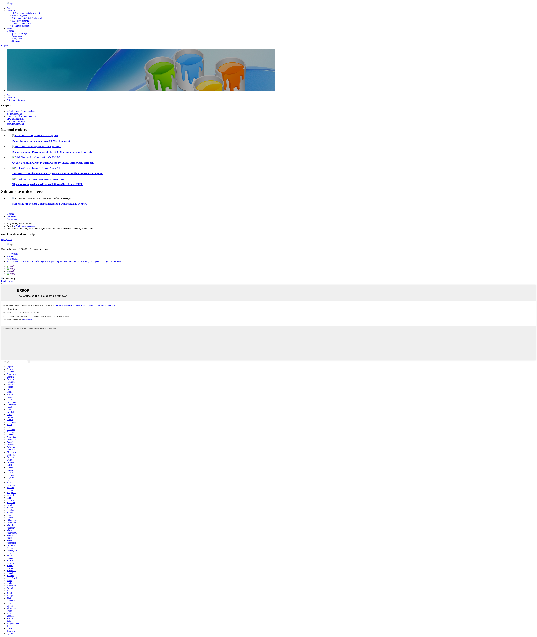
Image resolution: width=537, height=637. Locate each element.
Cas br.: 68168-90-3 (22, 261)
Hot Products (12, 254)
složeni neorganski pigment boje (26, 13)
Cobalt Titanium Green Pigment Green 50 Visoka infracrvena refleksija (53, 162)
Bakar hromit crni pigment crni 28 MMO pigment (41, 141)
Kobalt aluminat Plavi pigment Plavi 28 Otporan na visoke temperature (53, 151)
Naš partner (17, 38)
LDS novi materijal (20, 21)
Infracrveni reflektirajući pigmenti (27, 18)
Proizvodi (11, 11)
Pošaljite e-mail (8, 281)
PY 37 (9, 261)
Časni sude (17, 36)
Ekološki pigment (40, 261)
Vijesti (9, 28)
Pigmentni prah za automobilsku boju (65, 261)
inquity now (6, 239)
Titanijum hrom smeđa (111, 261)
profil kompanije (19, 33)
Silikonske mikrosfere (21, 23)
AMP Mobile (12, 259)
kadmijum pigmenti (20, 26)
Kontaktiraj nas (13, 41)
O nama (10, 31)
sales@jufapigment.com (24, 226)
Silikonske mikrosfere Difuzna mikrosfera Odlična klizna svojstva (49, 203)
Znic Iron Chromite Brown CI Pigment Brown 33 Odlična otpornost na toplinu (57, 173)
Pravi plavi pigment (91, 261)
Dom (9, 8)
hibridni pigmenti (19, 16)
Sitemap (10, 256)
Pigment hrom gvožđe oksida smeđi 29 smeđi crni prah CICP (47, 184)
